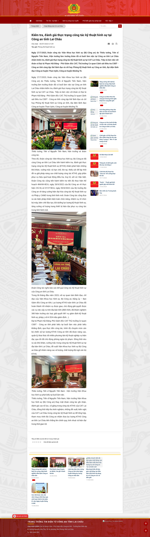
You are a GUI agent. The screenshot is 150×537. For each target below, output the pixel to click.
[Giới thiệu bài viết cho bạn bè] (109, 44)
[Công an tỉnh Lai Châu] (74, 10)
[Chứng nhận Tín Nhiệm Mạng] (112, 521)
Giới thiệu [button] (39, 21)
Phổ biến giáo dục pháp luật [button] (92, 21)
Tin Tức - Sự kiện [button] (52, 21)
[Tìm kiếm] (120, 26)
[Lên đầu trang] (146, 524)
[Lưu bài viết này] (117, 44)
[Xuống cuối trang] (146, 530)
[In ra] (113, 44)
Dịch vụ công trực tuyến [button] (71, 21)
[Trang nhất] (31, 20)
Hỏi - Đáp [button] (108, 21)
